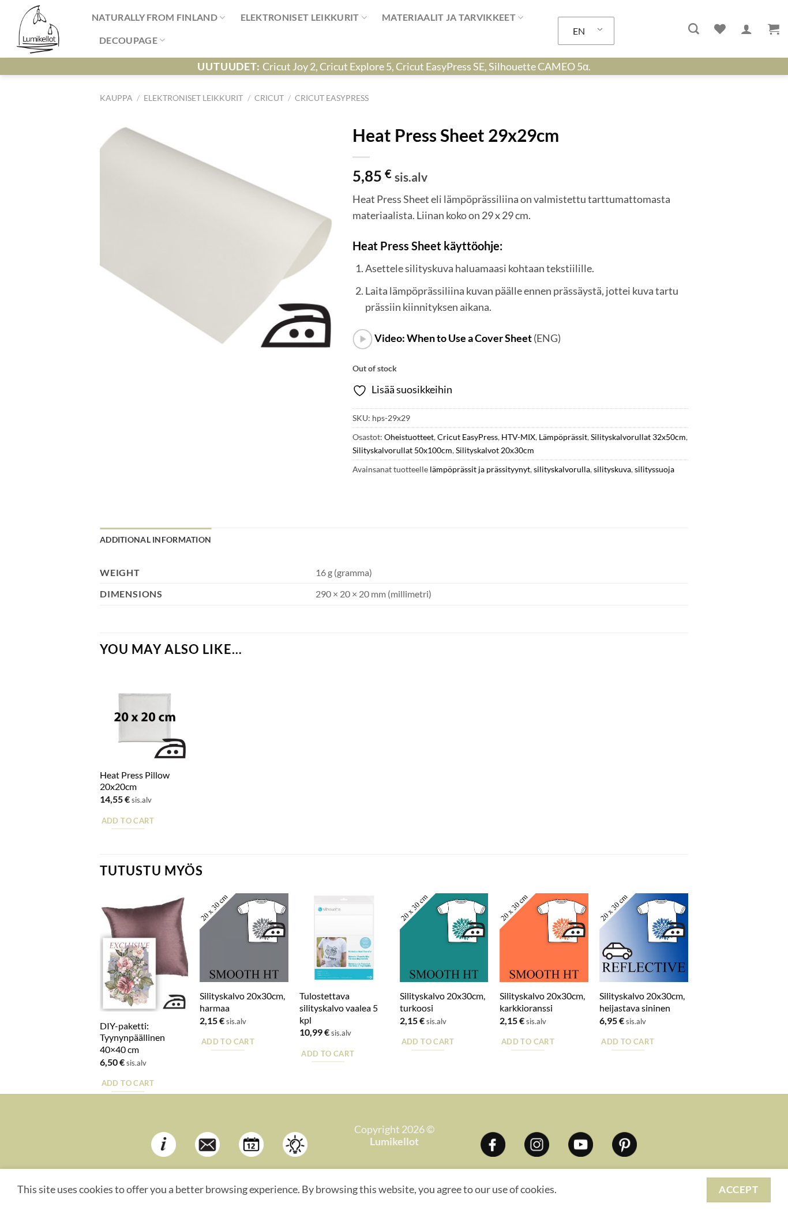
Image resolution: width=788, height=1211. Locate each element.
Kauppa (116, 98)
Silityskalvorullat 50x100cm (402, 450)
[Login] (746, 29)
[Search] (693, 29)
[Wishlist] (720, 29)
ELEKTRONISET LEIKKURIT (300, 17)
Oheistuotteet (409, 437)
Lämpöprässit (563, 437)
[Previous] (100, 992)
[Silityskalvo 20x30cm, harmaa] (244, 937)
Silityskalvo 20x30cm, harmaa (242, 1001)
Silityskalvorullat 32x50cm (638, 437)
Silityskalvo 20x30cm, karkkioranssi (542, 1001)
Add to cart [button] (128, 820)
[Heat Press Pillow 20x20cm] (144, 716)
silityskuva (612, 469)
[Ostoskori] (773, 29)
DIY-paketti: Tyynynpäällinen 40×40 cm (132, 1037)
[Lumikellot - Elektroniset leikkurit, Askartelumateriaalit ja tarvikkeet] (41, 29)
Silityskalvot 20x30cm (495, 450)
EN (579, 30)
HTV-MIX (518, 437)
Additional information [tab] (155, 539)
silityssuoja (654, 469)
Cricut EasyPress (332, 98)
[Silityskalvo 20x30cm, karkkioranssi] (544, 937)
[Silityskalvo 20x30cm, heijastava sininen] (643, 937)
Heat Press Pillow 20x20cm (135, 780)
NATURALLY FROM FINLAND (154, 17)
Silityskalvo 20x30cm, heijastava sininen (642, 1001)
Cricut (269, 98)
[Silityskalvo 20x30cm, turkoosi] (444, 937)
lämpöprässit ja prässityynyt (480, 469)
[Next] (687, 992)
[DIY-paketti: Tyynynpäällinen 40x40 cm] (144, 952)
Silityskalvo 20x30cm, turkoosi (442, 1001)
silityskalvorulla (562, 469)
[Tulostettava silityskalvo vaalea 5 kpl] (343, 937)
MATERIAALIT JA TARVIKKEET (449, 17)
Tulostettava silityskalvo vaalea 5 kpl (338, 1007)
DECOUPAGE (128, 40)
